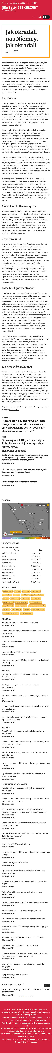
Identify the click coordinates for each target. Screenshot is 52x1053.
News (8, 52)
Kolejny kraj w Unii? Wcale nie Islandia (19, 482)
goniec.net (25, 598)
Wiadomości (7, 591)
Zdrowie (6, 609)
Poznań (17, 591)
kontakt (46, 1039)
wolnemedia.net (36, 602)
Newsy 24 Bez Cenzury (20, 7)
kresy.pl (26, 591)
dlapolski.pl (14, 598)
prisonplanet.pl (16, 609)
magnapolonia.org (21, 602)
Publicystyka (26, 595)
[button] (45, 985)
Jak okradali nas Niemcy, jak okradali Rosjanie (25, 407)
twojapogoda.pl (21, 606)
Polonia (17, 595)
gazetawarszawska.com (11, 613)
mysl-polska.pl (8, 606)
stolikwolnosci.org (27, 613)
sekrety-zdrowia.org (38, 609)
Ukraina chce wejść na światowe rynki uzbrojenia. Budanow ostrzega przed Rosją (25, 470)
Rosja (5, 598)
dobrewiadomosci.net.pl (37, 606)
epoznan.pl (36, 591)
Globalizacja (36, 598)
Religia (27, 609)
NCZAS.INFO (14, 410)
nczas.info (7, 595)
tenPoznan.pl (8, 602)
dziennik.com (38, 595)
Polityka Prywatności (28, 1042)
